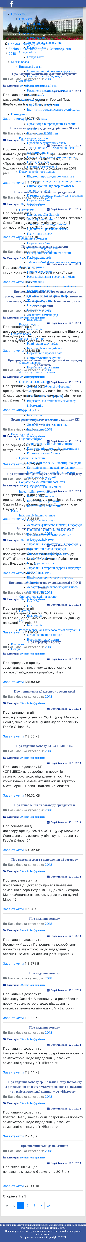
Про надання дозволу (44, 918)
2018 (48, 696)
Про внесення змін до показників (44, 1146)
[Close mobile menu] (4, 10)
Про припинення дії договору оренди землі (44, 691)
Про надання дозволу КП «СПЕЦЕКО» (44, 746)
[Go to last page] (48, 1205)
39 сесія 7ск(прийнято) (33, 653)
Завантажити (13, 682)
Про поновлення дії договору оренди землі (44, 805)
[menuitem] (18, 14)
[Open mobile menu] (84, 0)
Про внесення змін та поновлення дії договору (44, 859)
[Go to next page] (41, 1205)
